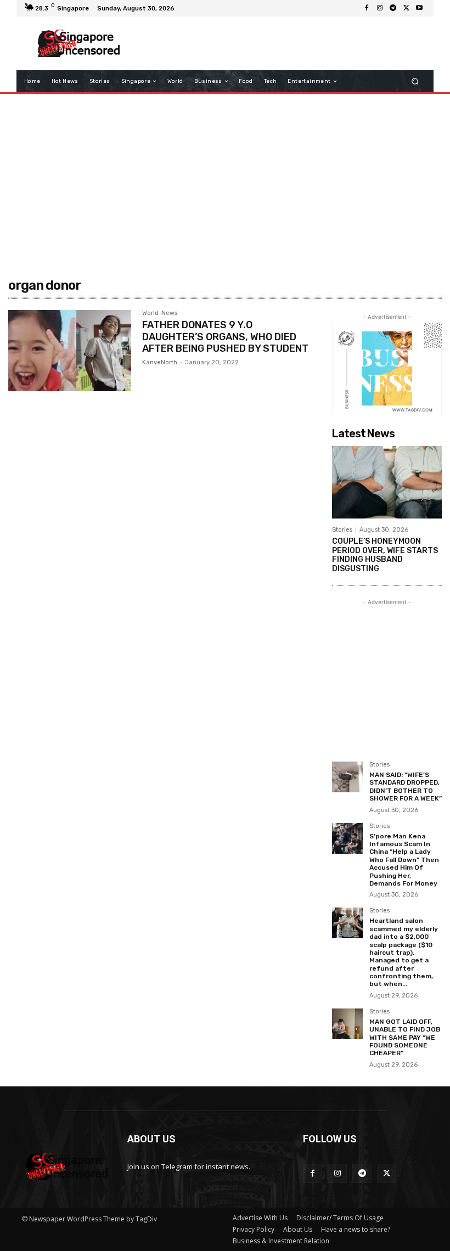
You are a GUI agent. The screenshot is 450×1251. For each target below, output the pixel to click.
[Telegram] (393, 8)
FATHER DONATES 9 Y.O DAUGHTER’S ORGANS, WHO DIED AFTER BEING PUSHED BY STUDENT (225, 336)
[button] (415, 81)
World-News (159, 313)
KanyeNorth (159, 362)
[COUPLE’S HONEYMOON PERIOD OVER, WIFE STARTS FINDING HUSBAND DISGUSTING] (387, 482)
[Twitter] (406, 8)
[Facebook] (366, 8)
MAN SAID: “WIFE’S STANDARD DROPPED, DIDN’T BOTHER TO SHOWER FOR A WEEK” (405, 786)
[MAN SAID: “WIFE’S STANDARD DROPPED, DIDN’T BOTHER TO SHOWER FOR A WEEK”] (347, 777)
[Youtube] (419, 8)
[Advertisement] (276, 43)
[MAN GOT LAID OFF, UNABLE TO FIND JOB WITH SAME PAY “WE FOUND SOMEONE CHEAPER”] (347, 1023)
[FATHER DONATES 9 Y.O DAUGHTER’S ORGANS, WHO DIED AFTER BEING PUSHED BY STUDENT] (69, 350)
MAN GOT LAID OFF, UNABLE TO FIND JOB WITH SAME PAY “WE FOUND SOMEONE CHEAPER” (404, 1037)
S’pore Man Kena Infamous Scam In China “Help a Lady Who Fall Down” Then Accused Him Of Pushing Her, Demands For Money (404, 859)
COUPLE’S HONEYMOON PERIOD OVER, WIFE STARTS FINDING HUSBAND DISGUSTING (385, 555)
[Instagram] (379, 8)
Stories (342, 530)
